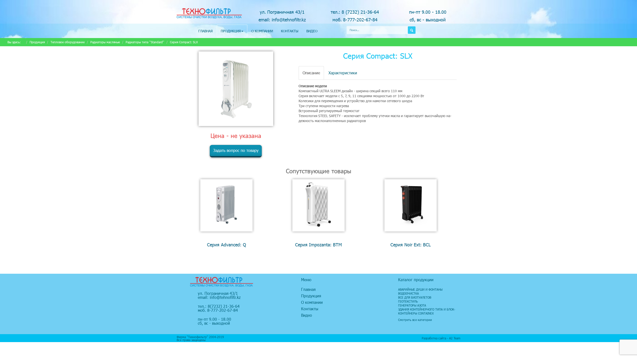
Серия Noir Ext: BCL (410, 244)
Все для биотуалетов (414, 297)
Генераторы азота (412, 305)
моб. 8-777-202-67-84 (354, 19)
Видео (312, 31)
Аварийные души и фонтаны (420, 289)
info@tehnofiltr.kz (225, 297)
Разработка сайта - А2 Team (441, 338)
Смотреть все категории (415, 320)
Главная (205, 31)
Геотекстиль (408, 301)
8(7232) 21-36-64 (224, 306)
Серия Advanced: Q (226, 244)
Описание (311, 72)
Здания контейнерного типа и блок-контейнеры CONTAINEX (426, 311)
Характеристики (342, 72)
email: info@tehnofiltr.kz (282, 19)
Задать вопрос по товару (236, 150)
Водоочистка (408, 293)
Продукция (231, 31)
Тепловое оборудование (68, 42)
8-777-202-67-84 (222, 310)
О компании (262, 31)
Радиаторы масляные (105, 42)
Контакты (289, 31)
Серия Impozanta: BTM (318, 244)
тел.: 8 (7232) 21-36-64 (355, 12)
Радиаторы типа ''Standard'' (145, 42)
